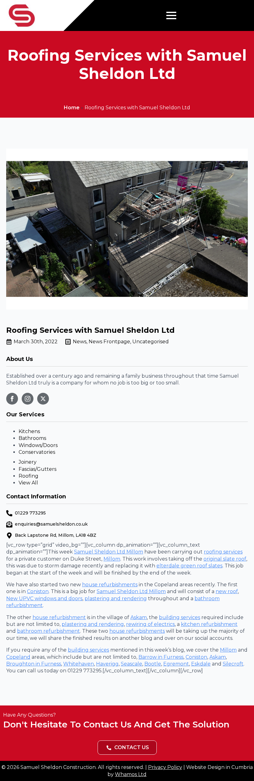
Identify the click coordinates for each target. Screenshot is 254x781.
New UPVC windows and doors (44, 598)
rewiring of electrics (150, 624)
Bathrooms (32, 438)
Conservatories (37, 452)
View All (28, 483)
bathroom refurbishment (48, 631)
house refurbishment (59, 617)
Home (72, 108)
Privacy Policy (165, 767)
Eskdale (201, 664)
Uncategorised (150, 342)
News (79, 342)
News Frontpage (109, 342)
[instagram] (27, 399)
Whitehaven (78, 664)
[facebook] (12, 399)
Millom (111, 559)
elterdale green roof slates (189, 566)
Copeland (18, 657)
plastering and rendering (116, 598)
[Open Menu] (171, 15)
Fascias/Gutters (37, 469)
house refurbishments (110, 585)
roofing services (223, 552)
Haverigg (107, 664)
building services (179, 617)
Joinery (28, 462)
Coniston (38, 591)
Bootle (152, 664)
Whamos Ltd (131, 774)
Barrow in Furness (160, 657)
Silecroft (233, 664)
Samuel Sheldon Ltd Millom (108, 552)
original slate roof (225, 559)
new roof (227, 591)
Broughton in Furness (33, 664)
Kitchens (29, 431)
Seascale (131, 664)
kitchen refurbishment (209, 624)
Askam (138, 617)
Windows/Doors (38, 445)
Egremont (176, 664)
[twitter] (43, 399)
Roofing (28, 476)
